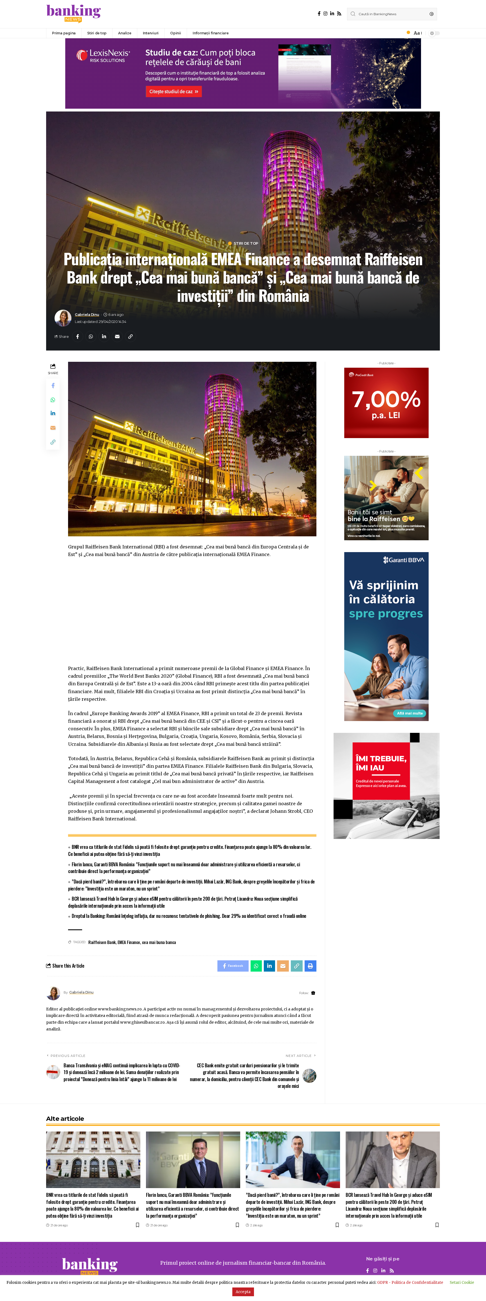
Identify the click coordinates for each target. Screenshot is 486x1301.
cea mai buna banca (159, 942)
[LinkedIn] (332, 13)
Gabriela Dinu (87, 315)
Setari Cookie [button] (462, 1282)
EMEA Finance (129, 942)
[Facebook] (319, 13)
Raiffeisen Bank (102, 942)
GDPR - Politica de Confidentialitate (410, 1282)
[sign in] (399, 33)
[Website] (313, 993)
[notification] (407, 33)
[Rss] (339, 13)
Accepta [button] (243, 1291)
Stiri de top (246, 243)
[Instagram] (325, 13)
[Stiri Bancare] (73, 14)
